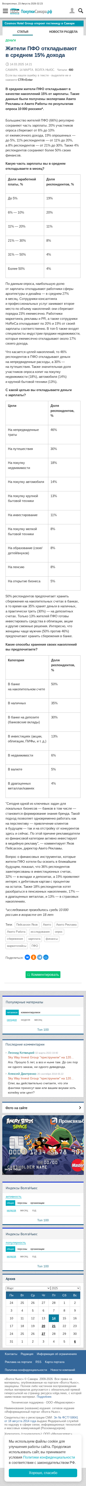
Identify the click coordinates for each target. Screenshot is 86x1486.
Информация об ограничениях (57, 1354)
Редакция (27, 1354)
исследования (40, 931)
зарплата (34, 938)
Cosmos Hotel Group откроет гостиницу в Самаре (40, 23)
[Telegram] (39, 957)
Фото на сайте (16, 1108)
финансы (52, 938)
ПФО (35, 946)
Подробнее (44, 1396)
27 (43, 1333)
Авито (47, 924)
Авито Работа (16, 931)
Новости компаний (62, 1370)
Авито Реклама (66, 924)
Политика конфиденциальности (26, 1370)
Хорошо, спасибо (43, 1473)
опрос (59, 931)
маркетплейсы (16, 946)
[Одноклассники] (33, 957)
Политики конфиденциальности (49, 1457)
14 (54, 1318)
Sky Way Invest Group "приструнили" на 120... (41, 1057)
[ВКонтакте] (27, 957)
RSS (38, 1362)
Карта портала (54, 1362)
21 (54, 1326)
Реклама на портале (18, 1362)
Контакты (11, 1354)
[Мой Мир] (46, 957)
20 (43, 1326)
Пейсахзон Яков (27, 924)
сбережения (15, 938)
